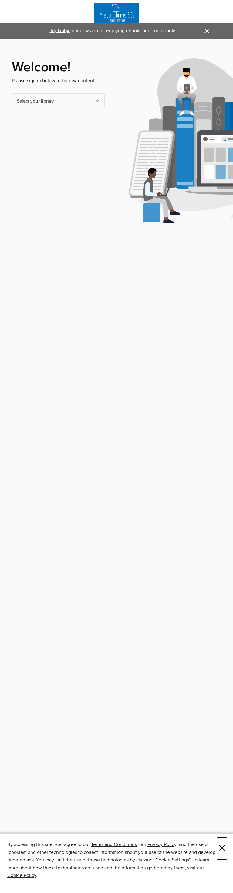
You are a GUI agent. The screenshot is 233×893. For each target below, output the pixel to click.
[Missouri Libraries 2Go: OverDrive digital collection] (116, 13)
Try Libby (59, 31)
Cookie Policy (21, 875)
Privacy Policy (161, 844)
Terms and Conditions (114, 844)
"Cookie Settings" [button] (172, 860)
